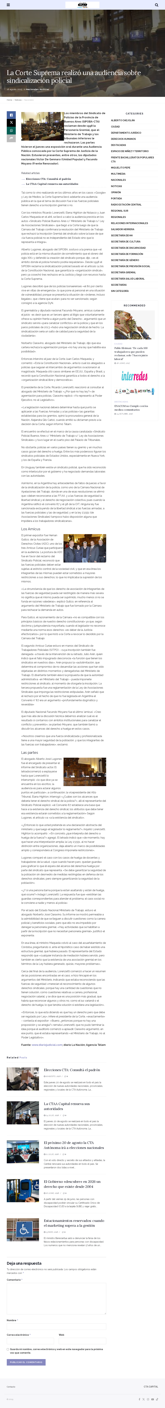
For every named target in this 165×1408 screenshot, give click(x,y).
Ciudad (115, 126)
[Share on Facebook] (11, 115)
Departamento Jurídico (126, 133)
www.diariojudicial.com (47, 1044)
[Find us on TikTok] (157, 1399)
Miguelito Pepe (120, 167)
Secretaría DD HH (122, 235)
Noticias (44, 89)
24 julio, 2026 (52, 1115)
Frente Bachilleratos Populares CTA (132, 159)
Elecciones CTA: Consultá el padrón (48, 178)
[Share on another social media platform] (11, 138)
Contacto (11, 1387)
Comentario (15, 1279)
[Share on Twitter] (11, 123)
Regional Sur (119, 211)
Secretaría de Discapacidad (128, 248)
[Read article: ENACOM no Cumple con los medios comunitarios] (134, 382)
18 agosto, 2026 (53, 1076)
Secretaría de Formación (127, 254)
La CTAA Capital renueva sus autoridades (52, 183)
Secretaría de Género (125, 260)
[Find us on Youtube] (152, 1399)
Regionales (118, 217)
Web (61, 1335)
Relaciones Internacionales (129, 223)
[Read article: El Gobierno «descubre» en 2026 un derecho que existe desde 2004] (23, 1190)
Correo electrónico (19, 1334)
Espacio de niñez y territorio (130, 151)
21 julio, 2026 (52, 1154)
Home (9, 100)
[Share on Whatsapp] (11, 130)
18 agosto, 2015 (14, 89)
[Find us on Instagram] (148, 1399)
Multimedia (118, 174)
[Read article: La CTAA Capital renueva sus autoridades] (23, 1112)
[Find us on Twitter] (143, 1399)
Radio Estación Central (126, 204)
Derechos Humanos (123, 139)
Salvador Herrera (122, 229)
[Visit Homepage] (82, 5)
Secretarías (119, 285)
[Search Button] (156, 5)
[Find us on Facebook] (139, 1399)
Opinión (116, 192)
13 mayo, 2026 (51, 1232)
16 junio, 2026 (52, 1193)
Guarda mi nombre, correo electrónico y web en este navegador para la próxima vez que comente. (56, 1351)
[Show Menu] (8, 5)
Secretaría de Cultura (125, 241)
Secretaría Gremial (123, 272)
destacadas (118, 145)
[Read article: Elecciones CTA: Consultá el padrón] (23, 1079)
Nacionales (32, 89)
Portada (116, 198)
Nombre (12, 1320)
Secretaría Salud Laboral (128, 278)
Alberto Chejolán (123, 120)
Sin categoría (120, 291)
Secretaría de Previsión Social (130, 266)
